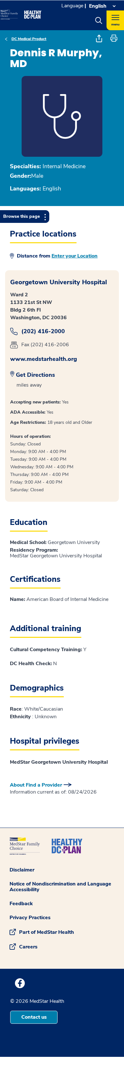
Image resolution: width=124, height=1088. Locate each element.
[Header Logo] (21, 12)
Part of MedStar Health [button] (46, 932)
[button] (99, 20)
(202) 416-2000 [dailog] (43, 331)
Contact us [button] (34, 1017)
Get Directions (35, 375)
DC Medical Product (28, 38)
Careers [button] (28, 946)
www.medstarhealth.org (43, 359)
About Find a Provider (36, 785)
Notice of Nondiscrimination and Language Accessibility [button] (60, 886)
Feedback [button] (21, 903)
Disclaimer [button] (22, 869)
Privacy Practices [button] (30, 917)
